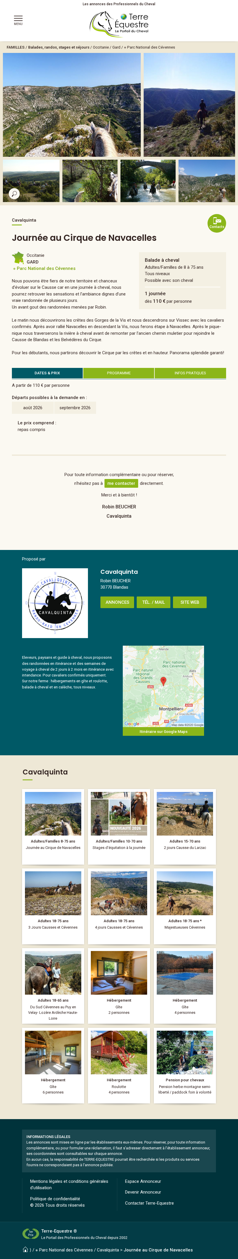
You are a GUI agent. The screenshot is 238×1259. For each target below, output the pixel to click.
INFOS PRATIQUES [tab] (190, 373)
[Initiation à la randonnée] (185, 827)
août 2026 (32, 407)
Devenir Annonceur (143, 1192)
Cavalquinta (108, 1250)
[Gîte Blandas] (119, 986)
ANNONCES (117, 602)
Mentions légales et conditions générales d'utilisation (69, 1185)
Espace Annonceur (143, 1181)
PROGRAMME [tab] (119, 373)
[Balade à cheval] (53, 827)
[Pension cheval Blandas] (185, 1065)
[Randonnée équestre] (53, 906)
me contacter (121, 483)
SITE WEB (190, 602)
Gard (116, 47)
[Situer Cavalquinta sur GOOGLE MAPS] (163, 686)
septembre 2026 (75, 407)
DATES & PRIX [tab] (47, 373)
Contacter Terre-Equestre (149, 1203)
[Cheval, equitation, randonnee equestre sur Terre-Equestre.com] (119, 24)
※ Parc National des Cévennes (149, 47)
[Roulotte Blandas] (119, 1065)
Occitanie (101, 47)
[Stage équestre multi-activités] (119, 827)
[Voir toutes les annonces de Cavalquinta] (55, 603)
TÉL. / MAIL (153, 602)
